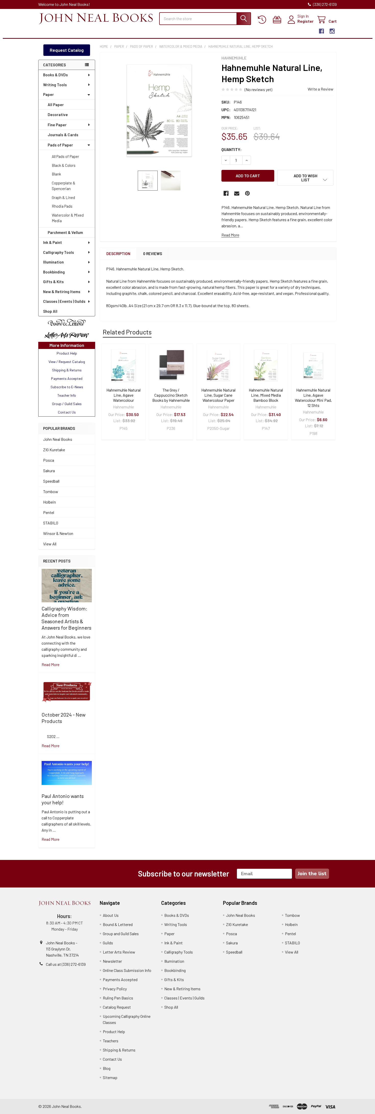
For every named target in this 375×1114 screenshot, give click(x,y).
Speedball (51, 481)
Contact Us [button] (67, 412)
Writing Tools (55, 84)
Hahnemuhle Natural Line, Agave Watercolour (123, 395)
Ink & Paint (52, 242)
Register (305, 21)
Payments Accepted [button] (66, 378)
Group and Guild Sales (121, 933)
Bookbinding (54, 272)
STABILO (50, 522)
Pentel (48, 512)
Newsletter (112, 961)
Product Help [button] (67, 353)
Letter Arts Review (119, 951)
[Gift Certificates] (278, 20)
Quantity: (231, 149)
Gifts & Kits (53, 281)
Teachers (110, 1040)
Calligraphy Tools (58, 252)
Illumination (53, 262)
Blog (106, 1068)
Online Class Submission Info (127, 970)
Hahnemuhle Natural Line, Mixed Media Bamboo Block (266, 395)
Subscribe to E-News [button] (67, 387)
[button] (66, 323)
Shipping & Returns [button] (67, 370)
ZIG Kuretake (54, 449)
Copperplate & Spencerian (63, 186)
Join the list (312, 873)
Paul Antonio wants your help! (63, 799)
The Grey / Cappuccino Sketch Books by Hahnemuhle (171, 395)
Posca (48, 460)
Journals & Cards (63, 134)
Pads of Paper (60, 145)
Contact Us (112, 1059)
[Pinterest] (247, 193)
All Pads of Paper (65, 156)
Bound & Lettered (118, 924)
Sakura (49, 470)
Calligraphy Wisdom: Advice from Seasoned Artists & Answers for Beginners (66, 618)
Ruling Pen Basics (118, 997)
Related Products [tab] (127, 332)
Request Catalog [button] (67, 50)
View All (49, 543)
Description (118, 253)
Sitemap (110, 1077)
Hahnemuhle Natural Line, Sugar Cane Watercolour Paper (218, 395)
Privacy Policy (115, 988)
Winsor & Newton (58, 533)
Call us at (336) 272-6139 (66, 964)
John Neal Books (57, 439)
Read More (230, 234)
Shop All (50, 311)
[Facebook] (321, 31)
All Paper (56, 104)
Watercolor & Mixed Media (68, 218)
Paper (48, 94)
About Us (111, 915)
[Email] (236, 193)
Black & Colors (64, 165)
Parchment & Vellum (65, 232)
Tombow (50, 491)
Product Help (114, 1031)
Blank (56, 174)
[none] (159, 111)
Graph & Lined (63, 197)
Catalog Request (117, 1007)
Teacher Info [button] (66, 395)
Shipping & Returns (119, 1049)
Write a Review (320, 88)
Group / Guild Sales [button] (67, 404)
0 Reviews (152, 253)
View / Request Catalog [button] (66, 361)
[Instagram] (332, 31)
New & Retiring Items (61, 291)
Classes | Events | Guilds (64, 301)
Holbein (49, 501)
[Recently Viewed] (263, 20)
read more (50, 664)
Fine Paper (57, 124)
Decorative (58, 114)
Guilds (108, 942)
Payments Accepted (120, 979)
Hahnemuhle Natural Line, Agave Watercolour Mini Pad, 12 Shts (313, 397)
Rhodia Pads (62, 206)
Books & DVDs (55, 74)
